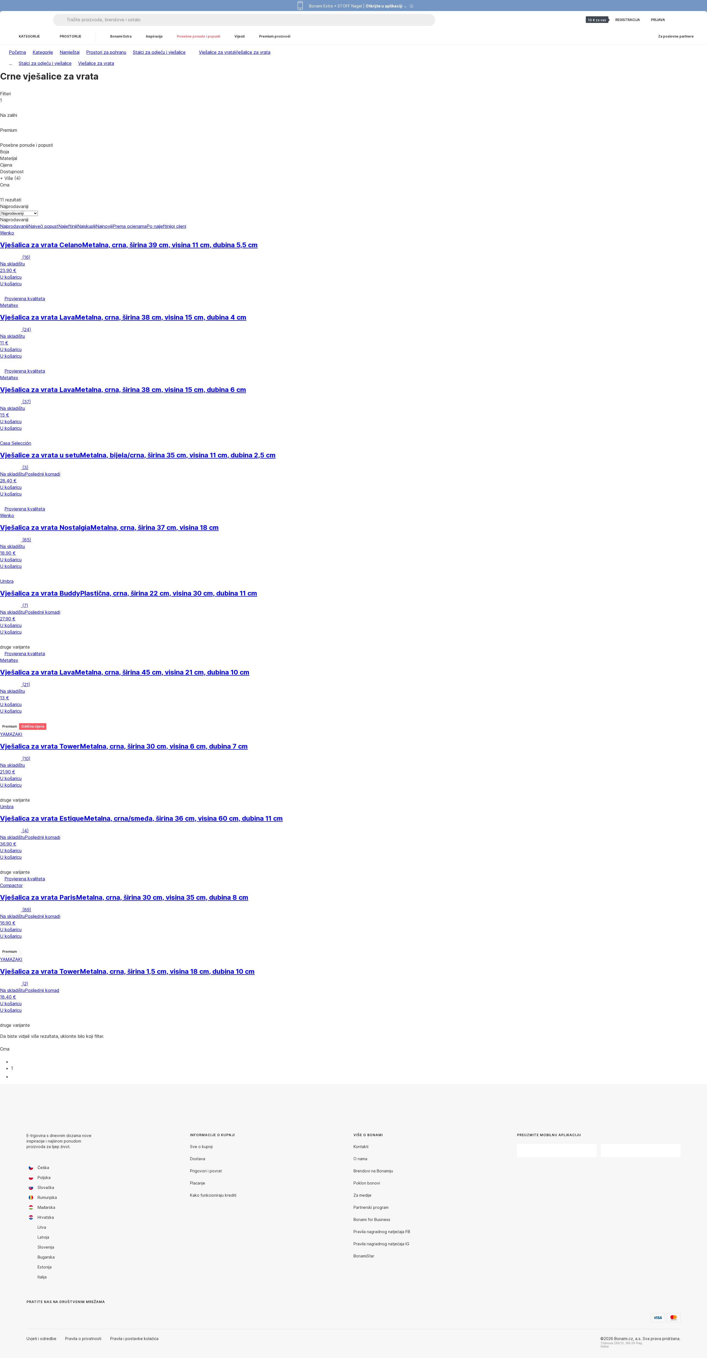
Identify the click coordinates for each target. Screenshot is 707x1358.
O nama (360, 1158)
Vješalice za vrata (252, 52)
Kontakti (361, 1146)
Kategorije (43, 52)
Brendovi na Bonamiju (373, 1170)
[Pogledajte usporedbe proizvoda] (678, 19)
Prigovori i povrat (206, 1170)
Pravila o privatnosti (83, 1338)
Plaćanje (197, 1183)
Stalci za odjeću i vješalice (159, 52)
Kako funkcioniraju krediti (213, 1195)
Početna (17, 52)
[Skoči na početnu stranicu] (27, 19)
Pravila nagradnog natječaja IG (381, 1243)
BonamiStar (364, 1256)
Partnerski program (371, 1207)
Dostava (197, 1158)
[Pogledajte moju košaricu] (691, 19)
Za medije (362, 1195)
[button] (353, 291)
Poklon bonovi (367, 1183)
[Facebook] (31, 1313)
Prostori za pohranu (106, 52)
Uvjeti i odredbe (41, 1338)
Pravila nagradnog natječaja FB (382, 1231)
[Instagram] (44, 1313)
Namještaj (70, 52)
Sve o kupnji (201, 1146)
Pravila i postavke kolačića (134, 1338)
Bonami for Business (372, 1219)
